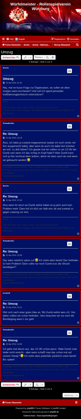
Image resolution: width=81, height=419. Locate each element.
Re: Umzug (10, 133)
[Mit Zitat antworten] (69, 71)
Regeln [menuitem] (21, 39)
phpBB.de (54, 412)
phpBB (30, 408)
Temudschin (8, 123)
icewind (6, 293)
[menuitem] (10, 39)
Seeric (6, 68)
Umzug (7, 52)
